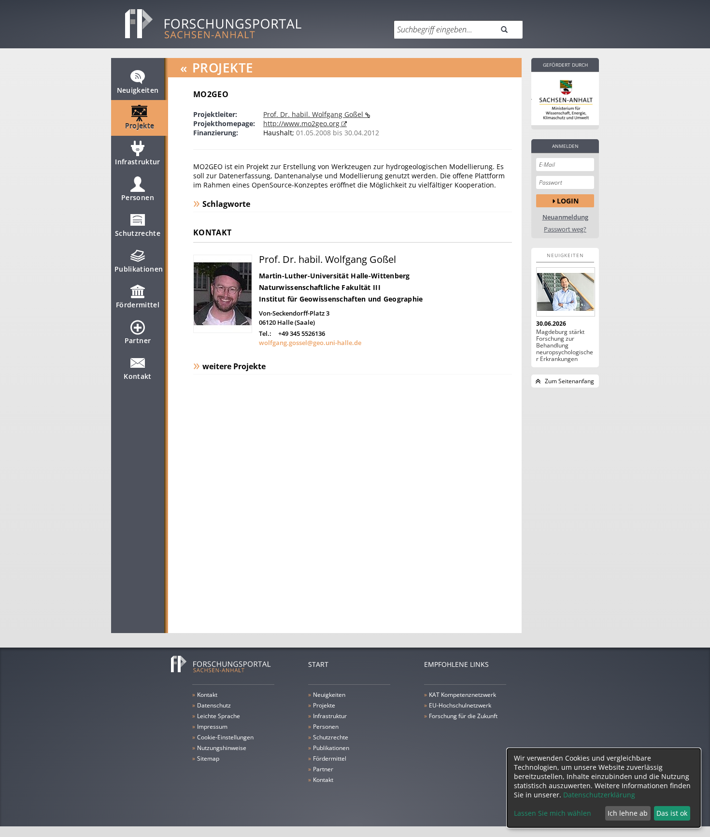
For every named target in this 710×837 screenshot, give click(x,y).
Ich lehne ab (628, 813)
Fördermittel (137, 304)
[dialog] (603, 788)
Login (568, 200)
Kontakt (137, 376)
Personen (137, 197)
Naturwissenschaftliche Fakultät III (320, 287)
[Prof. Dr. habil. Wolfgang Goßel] (222, 330)
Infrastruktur (137, 161)
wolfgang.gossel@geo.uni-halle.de (310, 342)
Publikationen (138, 269)
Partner (138, 340)
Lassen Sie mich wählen (552, 813)
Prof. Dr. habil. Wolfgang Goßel (314, 114)
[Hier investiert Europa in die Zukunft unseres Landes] (565, 98)
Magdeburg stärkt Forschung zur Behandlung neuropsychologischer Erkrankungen (564, 345)
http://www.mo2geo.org (302, 123)
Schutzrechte (137, 233)
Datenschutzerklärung (599, 794)
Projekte (140, 125)
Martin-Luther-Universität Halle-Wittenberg (334, 275)
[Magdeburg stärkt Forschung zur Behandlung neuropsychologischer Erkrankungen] (565, 292)
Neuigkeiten (138, 90)
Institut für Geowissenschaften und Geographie (341, 298)
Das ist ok (671, 813)
